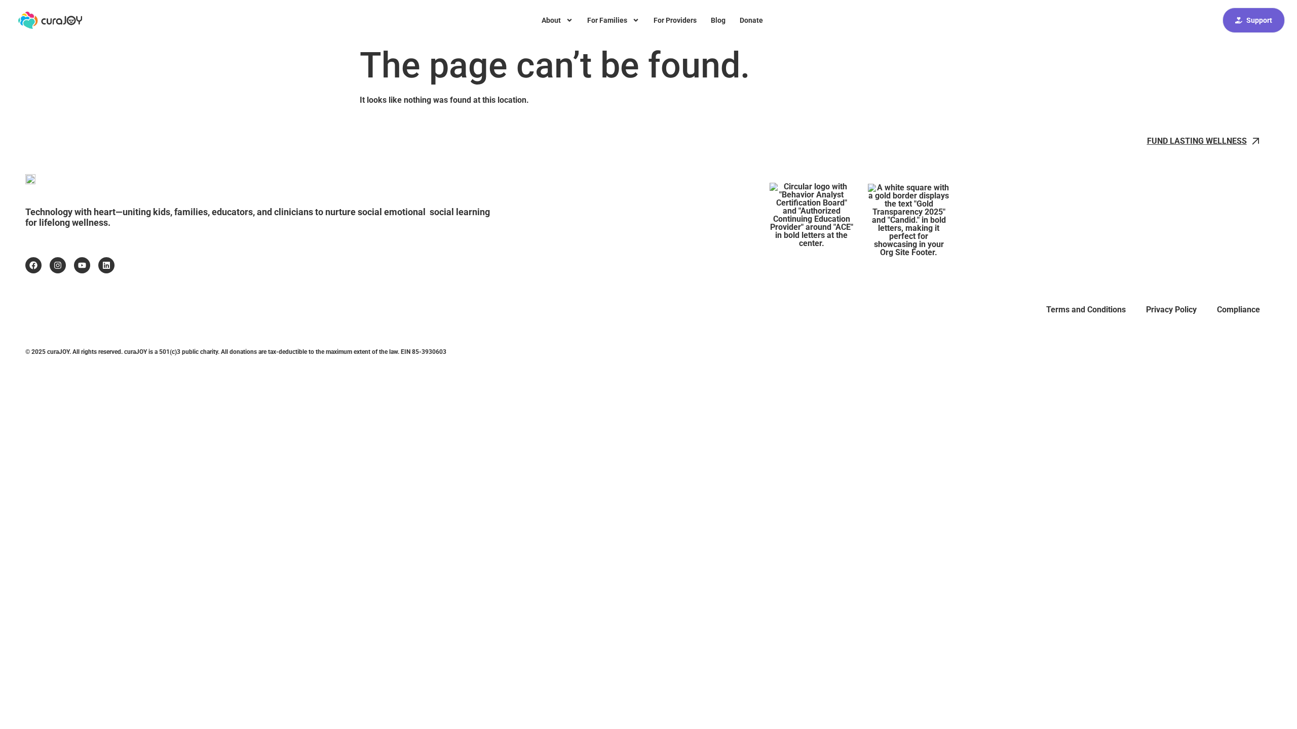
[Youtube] (82, 265)
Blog (718, 20)
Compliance (1238, 309)
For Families (607, 20)
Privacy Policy (1171, 309)
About (551, 20)
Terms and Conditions (1086, 309)
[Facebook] (33, 265)
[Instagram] (58, 265)
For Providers (675, 20)
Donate (751, 20)
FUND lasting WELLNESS (1197, 141)
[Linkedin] (106, 265)
